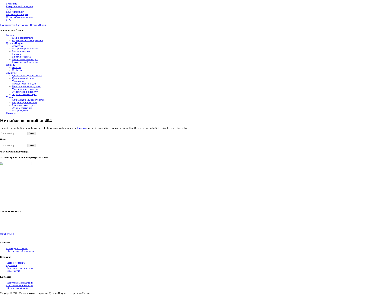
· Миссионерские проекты (19, 268)
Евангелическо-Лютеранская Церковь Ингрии (23, 25)
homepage (82, 128)
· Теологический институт (19, 285)
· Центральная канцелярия (19, 282)
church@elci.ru (7, 234)
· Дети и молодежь (15, 263)
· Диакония (11, 265)
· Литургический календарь (20, 251)
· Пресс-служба (14, 271)
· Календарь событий (17, 248)
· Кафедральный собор (17, 288)
